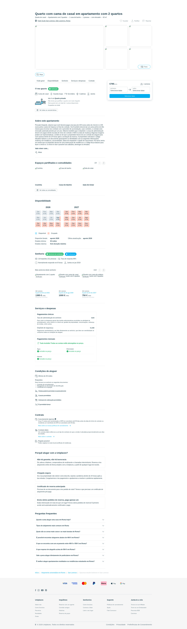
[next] (54, 281)
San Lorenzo (72, 572)
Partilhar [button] (136, 21)
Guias (37, 616)
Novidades (38, 613)
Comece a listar (88, 607)
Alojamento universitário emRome (53, 572)
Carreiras (134, 613)
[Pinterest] (46, 590)
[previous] (37, 281)
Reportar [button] (148, 21)
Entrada (113, 88)
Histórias (61, 610)
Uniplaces (39, 600)
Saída (134, 88)
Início (37, 572)
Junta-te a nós (137, 600)
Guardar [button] (125, 21)
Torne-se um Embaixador (138, 607)
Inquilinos (63, 600)
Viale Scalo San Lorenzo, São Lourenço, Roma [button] (54, 21)
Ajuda (108, 607)
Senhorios (87, 600)
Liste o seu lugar (88, 610)
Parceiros (38, 610)
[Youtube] (42, 590)
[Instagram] (39, 590)
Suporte (110, 600)
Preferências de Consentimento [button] (139, 624)
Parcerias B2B (135, 610)
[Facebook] (35, 590)
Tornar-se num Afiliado (138, 604)
